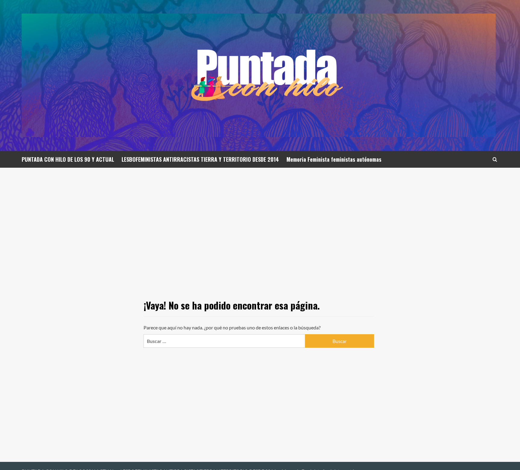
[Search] (495, 159)
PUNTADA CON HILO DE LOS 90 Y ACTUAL (68, 159)
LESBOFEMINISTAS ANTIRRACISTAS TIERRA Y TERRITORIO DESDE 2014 (200, 159)
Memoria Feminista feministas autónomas (333, 159)
